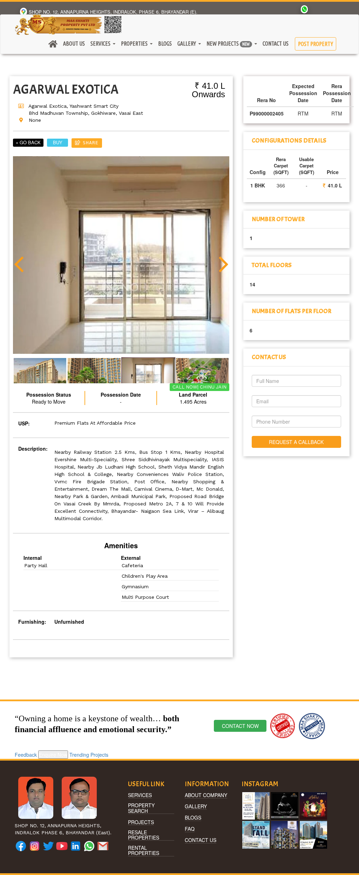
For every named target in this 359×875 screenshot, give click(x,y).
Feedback (26, 754)
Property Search (141, 808)
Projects (141, 822)
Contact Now (240, 725)
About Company (206, 795)
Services (140, 795)
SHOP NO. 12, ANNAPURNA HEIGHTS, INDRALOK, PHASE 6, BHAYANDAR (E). (113, 11)
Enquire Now (53, 754)
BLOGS (193, 818)
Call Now (184, 387)
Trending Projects (88, 754)
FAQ (190, 829)
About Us (74, 43)
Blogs (165, 43)
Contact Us (276, 43)
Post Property (315, 44)
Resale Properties (143, 835)
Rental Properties (143, 850)
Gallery (196, 806)
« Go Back (28, 142)
